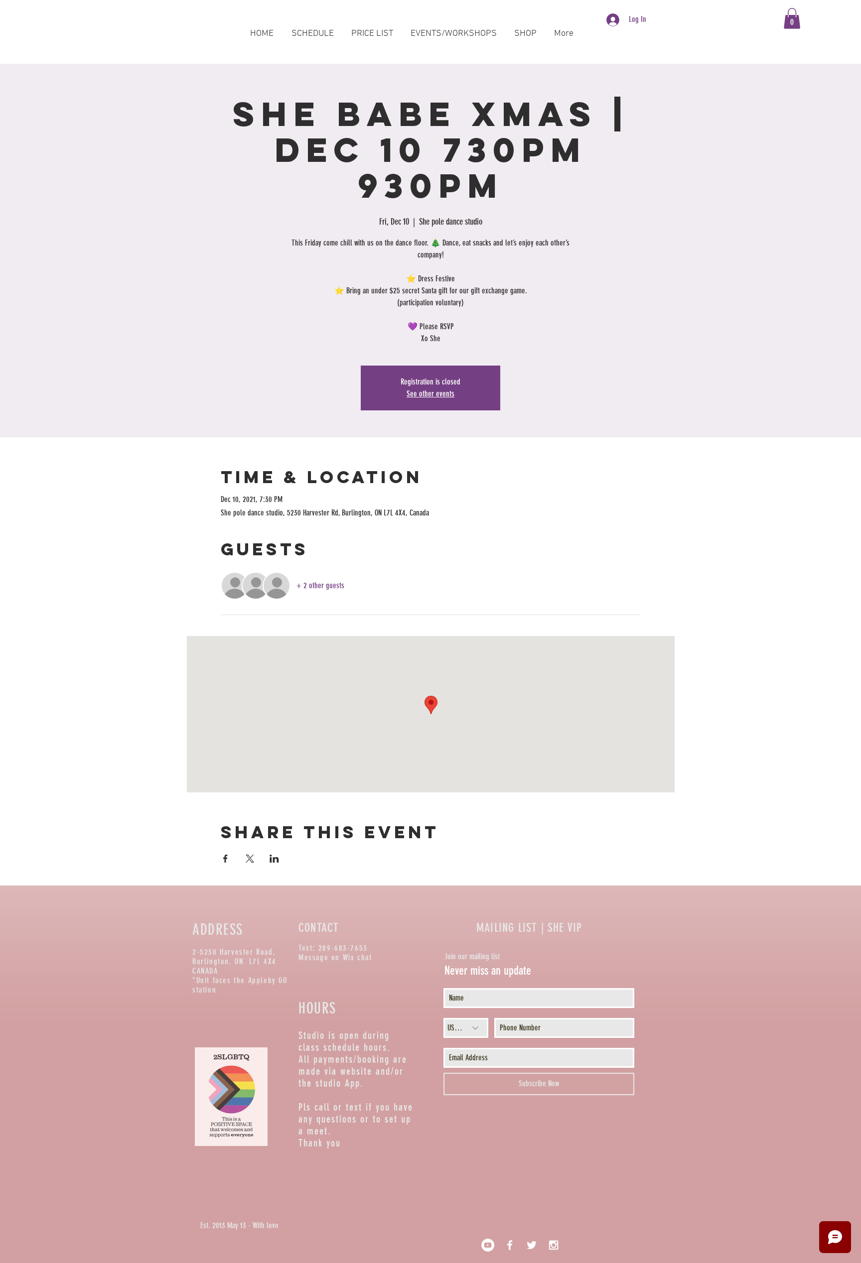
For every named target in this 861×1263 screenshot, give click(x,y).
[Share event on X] (250, 859)
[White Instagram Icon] (553, 1245)
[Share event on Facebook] (225, 859)
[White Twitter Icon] (531, 1245)
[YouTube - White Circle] (487, 1245)
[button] (792, 18)
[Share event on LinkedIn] (274, 859)
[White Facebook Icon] (509, 1245)
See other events (430, 393)
